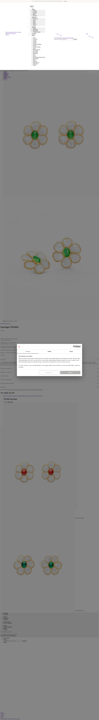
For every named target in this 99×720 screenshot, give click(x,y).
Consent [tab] (28, 351)
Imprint (34, 45)
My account (35, 50)
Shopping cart (36, 62)
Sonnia (34, 26)
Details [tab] (49, 351)
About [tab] (71, 351)
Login (34, 48)
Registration (35, 58)
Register (59, 37)
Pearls (34, 21)
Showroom (35, 30)
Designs (34, 17)
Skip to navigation (10, 32)
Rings (34, 14)
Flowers (35, 23)
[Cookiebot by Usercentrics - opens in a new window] (74, 347)
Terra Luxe (35, 18)
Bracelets (35, 11)
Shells (34, 22)
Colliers (34, 10)
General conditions (37, 44)
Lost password (64, 37)
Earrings (35, 13)
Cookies (35, 41)
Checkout (35, 39)
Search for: (56, 39)
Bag (87, 33)
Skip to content (17, 32)
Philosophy (35, 29)
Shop (33, 9)
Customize (48, 372)
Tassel (34, 20)
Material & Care (36, 49)
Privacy (34, 56)
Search (75, 39)
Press (33, 35)
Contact (34, 40)
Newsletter (35, 52)
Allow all (70, 372)
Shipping (35, 61)
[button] (58, 34)
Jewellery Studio (36, 46)
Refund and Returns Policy (39, 57)
